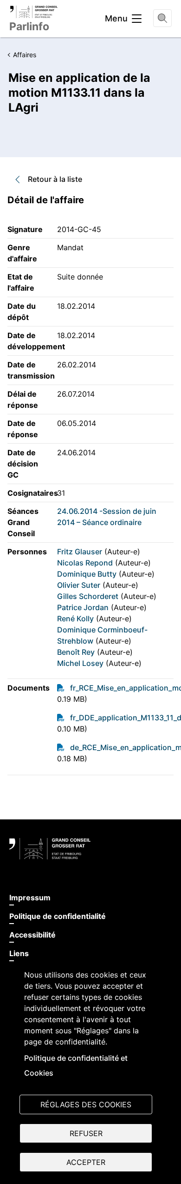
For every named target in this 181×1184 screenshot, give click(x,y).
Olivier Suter (78, 585)
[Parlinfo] (33, 12)
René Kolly (75, 618)
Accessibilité (32, 934)
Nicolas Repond (85, 562)
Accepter (85, 1162)
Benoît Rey (76, 652)
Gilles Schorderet (87, 596)
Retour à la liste (55, 179)
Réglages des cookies (85, 1104)
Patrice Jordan (83, 607)
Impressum (30, 897)
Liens (19, 953)
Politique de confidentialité (57, 916)
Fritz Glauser (79, 551)
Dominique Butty (86, 574)
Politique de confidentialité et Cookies (76, 1065)
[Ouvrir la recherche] (162, 18)
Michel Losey (80, 663)
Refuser (86, 1133)
